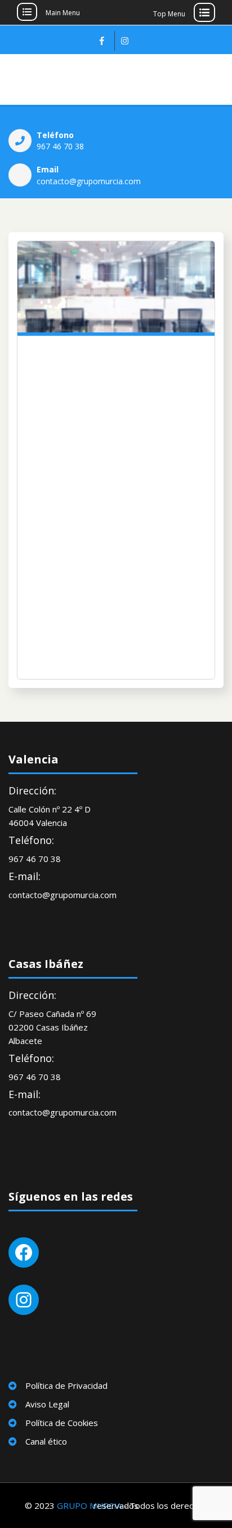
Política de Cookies (61, 1422)
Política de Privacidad (66, 1385)
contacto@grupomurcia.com (89, 181)
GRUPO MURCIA (89, 1505)
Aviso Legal (47, 1404)
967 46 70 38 (60, 146)
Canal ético (46, 1441)
